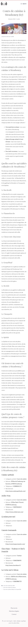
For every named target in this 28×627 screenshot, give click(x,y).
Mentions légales (14, 611)
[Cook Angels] (4, 4)
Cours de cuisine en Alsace (9, 587)
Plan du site (14, 608)
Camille (18, 19)
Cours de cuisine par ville (9, 585)
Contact (14, 614)
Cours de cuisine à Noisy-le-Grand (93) (12, 589)
